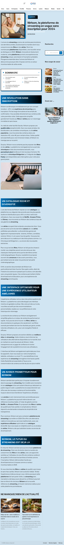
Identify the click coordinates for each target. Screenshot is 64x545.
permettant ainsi (7, 152)
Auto (3, 511)
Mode (54, 77)
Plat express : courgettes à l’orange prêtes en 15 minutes (58, 90)
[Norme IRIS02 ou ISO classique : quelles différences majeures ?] (54, 112)
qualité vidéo (5, 128)
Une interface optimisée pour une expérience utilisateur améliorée (12, 87)
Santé (24, 511)
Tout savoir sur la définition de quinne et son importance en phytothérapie (31, 516)
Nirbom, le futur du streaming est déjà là (31, 82)
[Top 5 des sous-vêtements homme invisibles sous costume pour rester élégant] (48, 80)
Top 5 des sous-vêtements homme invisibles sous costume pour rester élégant (58, 81)
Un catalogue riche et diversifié (10, 82)
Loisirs (32, 17)
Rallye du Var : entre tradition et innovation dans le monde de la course (10, 516)
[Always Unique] (33, 3)
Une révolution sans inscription (10, 78)
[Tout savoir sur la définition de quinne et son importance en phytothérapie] (32, 505)
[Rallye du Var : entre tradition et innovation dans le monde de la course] (10, 505)
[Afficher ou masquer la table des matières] (28, 72)
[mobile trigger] (25, 3)
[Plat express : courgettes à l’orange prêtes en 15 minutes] (48, 89)
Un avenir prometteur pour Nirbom (30, 78)
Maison (55, 68)
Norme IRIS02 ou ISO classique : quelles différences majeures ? (54, 120)
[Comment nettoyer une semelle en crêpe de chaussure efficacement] (48, 71)
